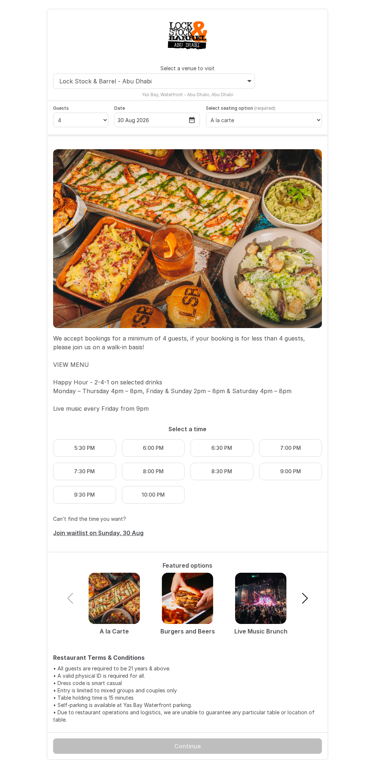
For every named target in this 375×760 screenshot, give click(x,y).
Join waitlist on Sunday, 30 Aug (98, 533)
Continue (187, 746)
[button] (305, 598)
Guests (61, 108)
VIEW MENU (71, 364)
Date (119, 108)
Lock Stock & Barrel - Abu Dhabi (105, 81)
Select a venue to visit (187, 68)
